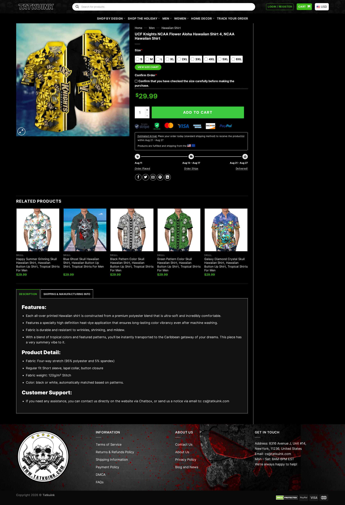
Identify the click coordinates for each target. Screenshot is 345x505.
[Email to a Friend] (153, 177)
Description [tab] (28, 294)
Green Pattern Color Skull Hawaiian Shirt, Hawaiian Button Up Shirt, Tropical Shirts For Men (179, 264)
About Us (182, 452)
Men (165, 18)
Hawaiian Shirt (171, 28)
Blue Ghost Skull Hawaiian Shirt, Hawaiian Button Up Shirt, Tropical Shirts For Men (83, 262)
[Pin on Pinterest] (160, 177)
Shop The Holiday (142, 18)
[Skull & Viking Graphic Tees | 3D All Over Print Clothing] (36, 6)
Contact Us (183, 444)
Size (138, 50)
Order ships (191, 168)
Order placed (142, 168)
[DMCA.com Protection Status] (287, 497)
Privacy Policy (185, 459)
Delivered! (242, 168)
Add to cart (198, 112)
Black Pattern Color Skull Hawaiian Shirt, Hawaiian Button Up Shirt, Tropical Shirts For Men (131, 264)
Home (138, 28)
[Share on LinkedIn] (167, 177)
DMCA (100, 474)
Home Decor (201, 18)
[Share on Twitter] (145, 177)
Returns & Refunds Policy (115, 452)
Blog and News (186, 467)
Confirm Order (146, 75)
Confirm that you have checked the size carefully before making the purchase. (184, 83)
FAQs (100, 482)
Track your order (232, 18)
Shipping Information (112, 459)
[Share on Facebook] (138, 177)
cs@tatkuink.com (216, 401)
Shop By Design (110, 18)
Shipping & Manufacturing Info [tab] (66, 294)
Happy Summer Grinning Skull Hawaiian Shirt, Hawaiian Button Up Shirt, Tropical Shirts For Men (37, 264)
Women (180, 18)
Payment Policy (107, 467)
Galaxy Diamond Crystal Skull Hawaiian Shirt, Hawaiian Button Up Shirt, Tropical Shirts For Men (226, 264)
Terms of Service (108, 444)
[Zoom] (21, 131)
